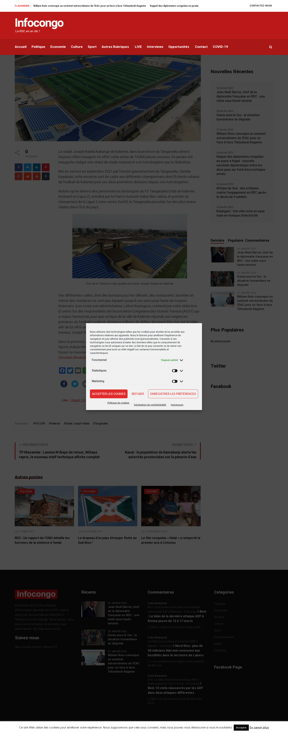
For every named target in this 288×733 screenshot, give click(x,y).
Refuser (138, 394)
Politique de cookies (118, 402)
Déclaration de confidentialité (150, 404)
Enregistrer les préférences (173, 394)
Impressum (177, 404)
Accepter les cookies (108, 394)
